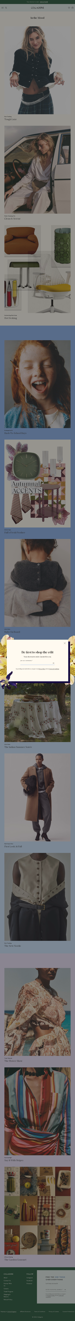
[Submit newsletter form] (53, 663)
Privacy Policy (42, 669)
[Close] (64, 643)
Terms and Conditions (54, 669)
